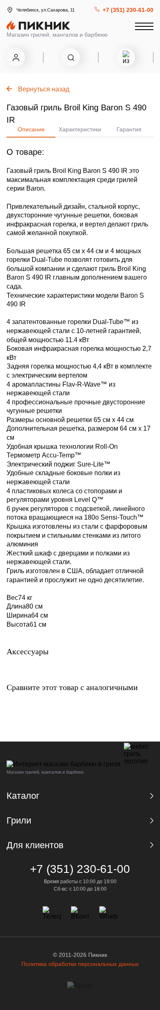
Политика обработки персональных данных (80, 964)
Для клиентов (35, 845)
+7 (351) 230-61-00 (128, 10)
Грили (19, 820)
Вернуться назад (43, 89)
